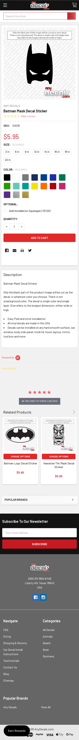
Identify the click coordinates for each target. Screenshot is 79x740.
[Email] (14, 250)
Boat (46, 649)
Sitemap (8, 680)
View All (46, 707)
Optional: (10, 204)
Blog (6, 674)
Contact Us (10, 667)
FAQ (5, 629)
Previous (69, 412)
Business (48, 656)
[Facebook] (6, 250)
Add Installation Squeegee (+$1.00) (30, 210)
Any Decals (10, 707)
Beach (47, 643)
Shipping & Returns (15, 643)
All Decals (49, 629)
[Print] (22, 250)
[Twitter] (30, 250)
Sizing (7, 636)
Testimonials (11, 660)
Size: (13, 144)
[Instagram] (43, 597)
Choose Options (20, 456)
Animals (48, 636)
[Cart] (74, 5)
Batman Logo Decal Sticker (20, 463)
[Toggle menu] (5, 5)
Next (73, 412)
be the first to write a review (40, 401)
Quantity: (10, 219)
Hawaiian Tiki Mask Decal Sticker (58, 465)
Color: (15, 169)
